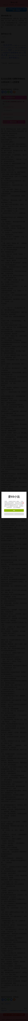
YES (14, 510)
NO (14, 514)
